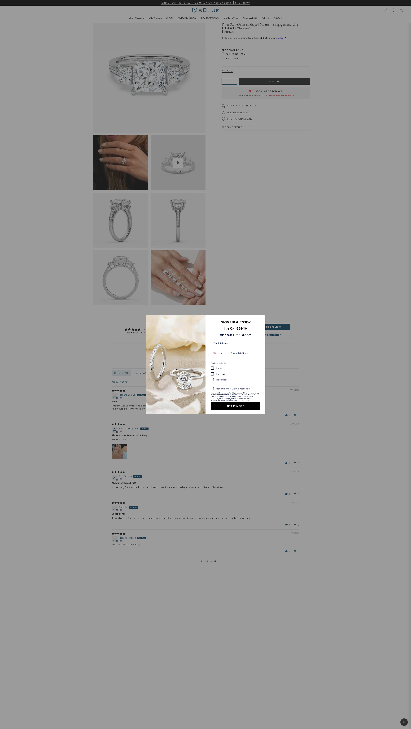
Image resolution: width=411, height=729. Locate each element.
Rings (219, 368)
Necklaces (221, 379)
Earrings (220, 373)
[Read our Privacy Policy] (258, 394)
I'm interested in (219, 363)
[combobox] (218, 353)
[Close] (261, 319)
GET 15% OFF (235, 406)
